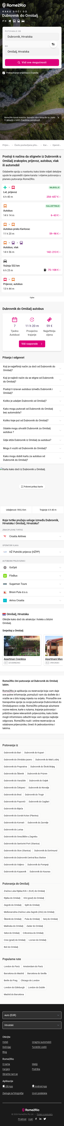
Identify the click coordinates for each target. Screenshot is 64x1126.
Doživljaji (6, 1047)
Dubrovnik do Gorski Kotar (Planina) (21, 815)
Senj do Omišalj (50, 919)
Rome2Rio (8, 690)
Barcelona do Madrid (14, 973)
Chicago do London (30, 980)
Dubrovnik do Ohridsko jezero (18, 759)
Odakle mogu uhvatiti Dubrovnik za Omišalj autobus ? (27, 430)
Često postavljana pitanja (27, 145)
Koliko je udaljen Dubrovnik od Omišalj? (25, 400)
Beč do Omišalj (11, 947)
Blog (4, 1052)
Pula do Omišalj (32, 919)
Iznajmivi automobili (41, 1042)
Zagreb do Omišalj (12, 905)
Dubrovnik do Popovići (14, 801)
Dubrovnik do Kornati (14, 822)
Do (6, 46)
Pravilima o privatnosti (30, 120)
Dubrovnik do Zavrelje (38, 822)
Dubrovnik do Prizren (37, 773)
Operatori (57, 145)
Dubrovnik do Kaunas (40, 871)
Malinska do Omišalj (13, 926)
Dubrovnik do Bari (12, 752)
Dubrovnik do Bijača (13, 808)
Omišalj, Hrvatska (18, 51)
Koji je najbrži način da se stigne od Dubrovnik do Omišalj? (28, 379)
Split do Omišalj (32, 905)
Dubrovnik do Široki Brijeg (42, 766)
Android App (40, 1086)
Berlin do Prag (10, 980)
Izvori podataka (39, 1093)
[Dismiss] (58, 117)
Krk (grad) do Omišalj (34, 898)
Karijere (6, 1069)
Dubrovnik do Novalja (39, 787)
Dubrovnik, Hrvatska (20, 36)
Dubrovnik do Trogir (34, 794)
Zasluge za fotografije (12, 1093)
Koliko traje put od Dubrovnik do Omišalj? (25, 420)
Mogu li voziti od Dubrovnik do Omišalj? (25, 448)
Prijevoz (6, 145)
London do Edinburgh (14, 987)
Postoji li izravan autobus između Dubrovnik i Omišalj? (28, 391)
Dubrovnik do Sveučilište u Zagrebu (20, 836)
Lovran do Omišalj (37, 940)
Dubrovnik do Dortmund (45, 850)
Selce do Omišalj (11, 933)
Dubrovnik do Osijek (38, 780)
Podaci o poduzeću (45, 1114)
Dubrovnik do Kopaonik (15, 871)
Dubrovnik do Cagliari (39, 801)
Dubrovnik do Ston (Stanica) (17, 850)
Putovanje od (13, 31)
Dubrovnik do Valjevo (14, 864)
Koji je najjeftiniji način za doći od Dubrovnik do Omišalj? (29, 368)
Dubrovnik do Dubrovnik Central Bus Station (25, 857)
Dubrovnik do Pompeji (37, 864)
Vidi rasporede (29, 343)
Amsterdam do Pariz (33, 966)
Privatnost (22, 1119)
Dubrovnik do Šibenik (14, 773)
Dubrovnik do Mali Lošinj (47, 759)
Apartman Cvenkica (15, 659)
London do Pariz (12, 966)
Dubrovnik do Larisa (13, 829)
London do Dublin (36, 987)
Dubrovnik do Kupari (34, 752)
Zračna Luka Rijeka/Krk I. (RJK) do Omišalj (24, 891)
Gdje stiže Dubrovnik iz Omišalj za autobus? (27, 440)
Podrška (36, 1069)
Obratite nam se (10, 1074)
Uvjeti (30, 1119)
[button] (32, 62)
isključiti (9, 120)
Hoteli (5, 1042)
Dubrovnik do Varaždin (15, 780)
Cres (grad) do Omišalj (14, 940)
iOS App (9, 1086)
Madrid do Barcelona (14, 994)
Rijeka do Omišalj (12, 898)
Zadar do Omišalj (35, 926)
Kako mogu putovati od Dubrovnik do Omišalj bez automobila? (28, 410)
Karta (46, 145)
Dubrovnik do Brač (13, 794)
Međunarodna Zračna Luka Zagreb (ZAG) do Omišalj (29, 912)
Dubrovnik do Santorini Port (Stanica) (22, 843)
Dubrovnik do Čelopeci (14, 787)
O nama (6, 1064)
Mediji (35, 1064)
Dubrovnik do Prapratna (15, 766)
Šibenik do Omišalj (12, 919)
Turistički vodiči (39, 1047)
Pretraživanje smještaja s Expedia (22, 73)
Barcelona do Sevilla (37, 973)
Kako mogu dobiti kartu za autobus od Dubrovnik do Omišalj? (24, 458)
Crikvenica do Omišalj (33, 933)
